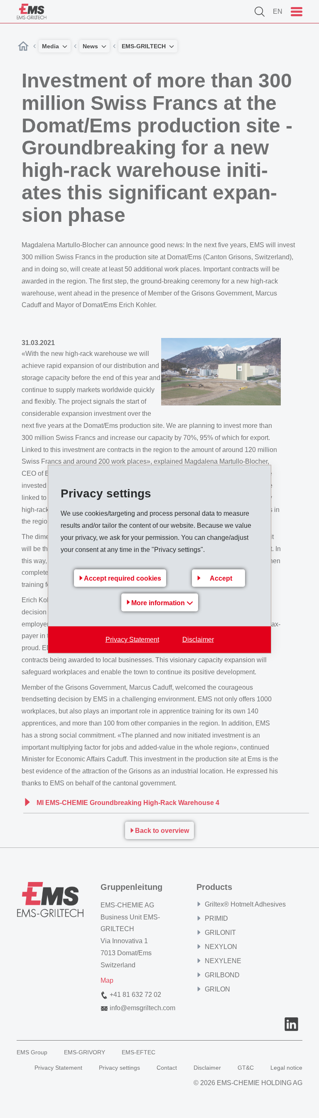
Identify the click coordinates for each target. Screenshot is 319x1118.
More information (158, 602)
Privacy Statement (132, 639)
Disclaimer (198, 639)
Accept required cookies (122, 577)
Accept (221, 577)
